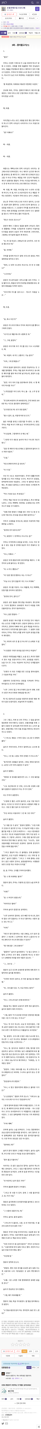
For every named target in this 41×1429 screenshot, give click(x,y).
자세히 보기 (29, 1334)
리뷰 (15, 33)
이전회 (8, 1356)
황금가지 (5, 1420)
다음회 (21, 1356)
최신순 (29, 1367)
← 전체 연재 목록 (20, 1403)
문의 (3, 1415)
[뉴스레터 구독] (6, 1423)
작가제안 (37, 8)
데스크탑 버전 (5, 1417)
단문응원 (22, 33)
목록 (33, 1356)
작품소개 (37, 33)
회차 (3, 33)
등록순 (34, 1367)
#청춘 (12, 24)
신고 (36, 1351)
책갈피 (31, 33)
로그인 (20, 1364)
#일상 (8, 24)
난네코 (8, 1373)
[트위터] (3, 1423)
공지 (9, 33)
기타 (8, 22)
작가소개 (31, 18)
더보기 (37, 28)
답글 (13, 1378)
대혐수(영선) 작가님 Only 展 (14, 37)
